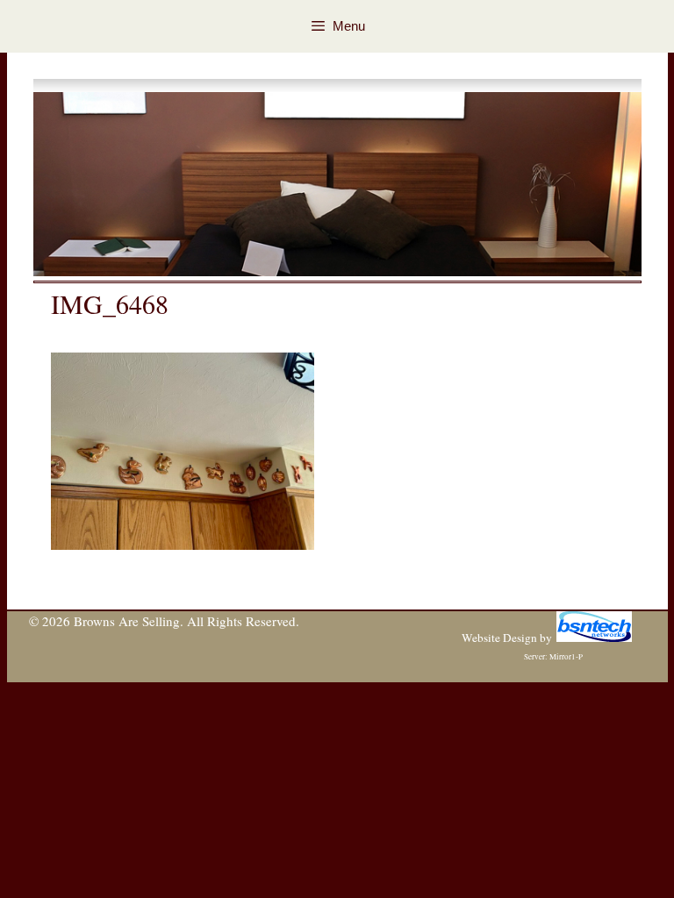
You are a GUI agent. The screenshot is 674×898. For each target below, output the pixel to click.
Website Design (499, 637)
